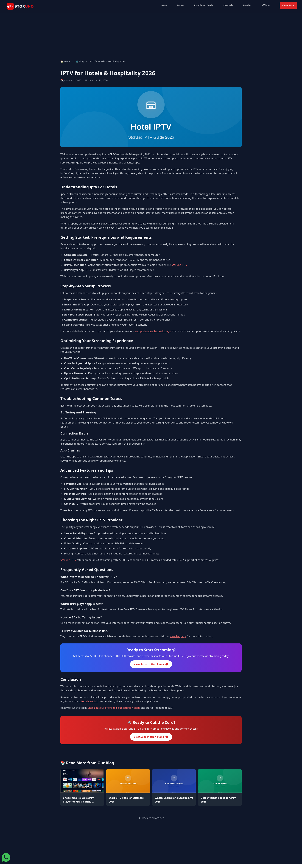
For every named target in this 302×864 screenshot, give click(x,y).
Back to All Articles (153, 818)
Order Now (288, 5)
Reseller (247, 5)
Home (164, 5)
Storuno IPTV (179, 265)
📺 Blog (80, 61)
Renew (180, 5)
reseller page (178, 636)
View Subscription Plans (149, 664)
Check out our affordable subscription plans (114, 707)
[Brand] (20, 6)
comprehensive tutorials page (153, 331)
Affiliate (266, 5)
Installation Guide (203, 5)
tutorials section (88, 701)
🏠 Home (65, 61)
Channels (228, 5)
